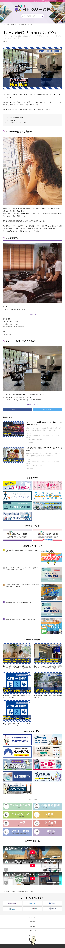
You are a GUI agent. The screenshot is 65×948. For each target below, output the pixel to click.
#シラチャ (5, 36)
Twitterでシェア (47, 409)
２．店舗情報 (11, 120)
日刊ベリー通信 (6, 24)
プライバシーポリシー (32, 917)
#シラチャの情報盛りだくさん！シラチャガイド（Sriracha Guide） (29, 36)
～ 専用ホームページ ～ (32, 405)
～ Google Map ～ (32, 314)
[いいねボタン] (4, 41)
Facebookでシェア (17, 409)
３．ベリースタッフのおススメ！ (16, 122)
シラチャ (13, 24)
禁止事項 (32, 926)
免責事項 (32, 921)
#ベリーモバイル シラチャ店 (11, 38)
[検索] (42, 16)
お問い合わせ (32, 931)
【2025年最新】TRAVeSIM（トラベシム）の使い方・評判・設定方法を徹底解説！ (32, 1)
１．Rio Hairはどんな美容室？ (16, 117)
